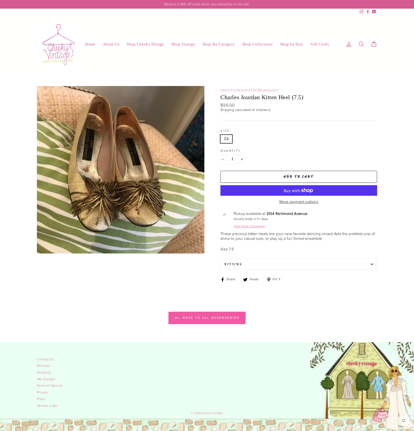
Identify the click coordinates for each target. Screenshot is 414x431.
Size (225, 130)
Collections (241, 90)
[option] (207, 4)
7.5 (226, 138)
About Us (111, 44)
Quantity (230, 150)
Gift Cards (319, 44)
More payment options (298, 202)
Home (90, 44)
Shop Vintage (183, 44)
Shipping (227, 110)
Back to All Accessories (210, 317)
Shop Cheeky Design (145, 44)
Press (41, 399)
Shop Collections (257, 44)
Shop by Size (291, 44)
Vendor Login (47, 406)
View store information (249, 226)
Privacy (42, 392)
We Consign (46, 379)
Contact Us (45, 359)
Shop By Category (218, 44)
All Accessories (264, 90)
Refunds (43, 366)
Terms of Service (49, 386)
